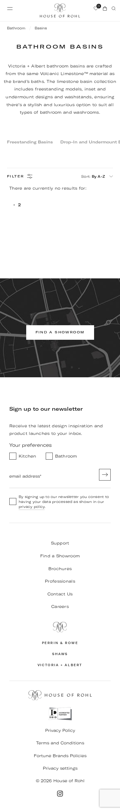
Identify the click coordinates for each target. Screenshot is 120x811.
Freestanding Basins (30, 142)
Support (60, 543)
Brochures (60, 568)
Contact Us (60, 594)
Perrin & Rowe (60, 643)
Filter (15, 176)
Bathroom (16, 28)
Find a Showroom (60, 556)
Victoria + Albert (60, 665)
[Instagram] (60, 793)
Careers (60, 606)
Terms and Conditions (60, 743)
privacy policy (32, 506)
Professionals (60, 581)
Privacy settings (60, 768)
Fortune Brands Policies (60, 755)
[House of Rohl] (60, 627)
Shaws (60, 654)
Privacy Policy (60, 730)
